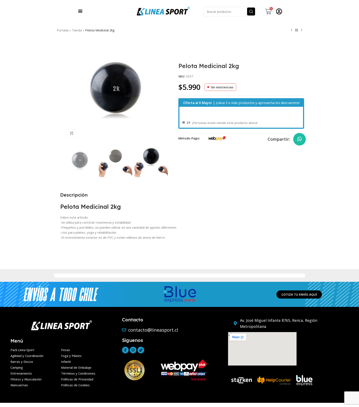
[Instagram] (133, 350)
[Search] (251, 11)
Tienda (77, 30)
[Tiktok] (140, 350)
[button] (80, 10)
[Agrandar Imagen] (71, 133)
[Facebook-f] (125, 350)
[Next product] (301, 30)
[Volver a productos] (296, 30)
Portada (63, 30)
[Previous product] (291, 30)
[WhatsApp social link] (299, 139)
